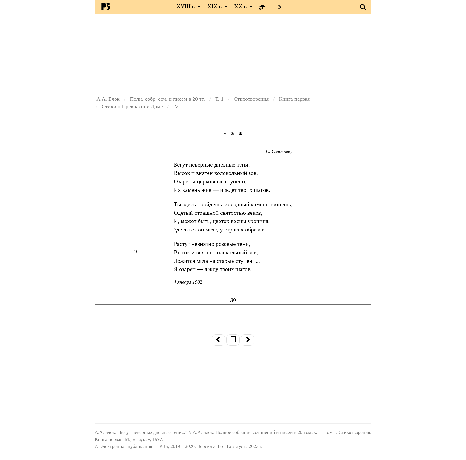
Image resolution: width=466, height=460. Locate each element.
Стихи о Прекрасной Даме (132, 106)
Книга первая (294, 99)
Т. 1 (219, 99)
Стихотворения (251, 99)
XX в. (242, 6)
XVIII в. (187, 6)
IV (176, 106)
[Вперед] (247, 339)
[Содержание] (233, 339)
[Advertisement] (233, 53)
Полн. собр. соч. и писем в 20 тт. (167, 99)
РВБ (105, 6)
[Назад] (218, 339)
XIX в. (216, 6)
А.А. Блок (108, 99)
